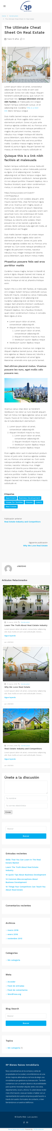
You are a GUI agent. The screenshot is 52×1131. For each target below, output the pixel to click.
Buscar (26, 836)
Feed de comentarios (18, 990)
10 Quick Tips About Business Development (26, 875)
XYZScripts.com (39, 1129)
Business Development (29, 498)
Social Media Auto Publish (16, 1129)
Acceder (11, 982)
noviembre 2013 (15, 938)
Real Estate (11, 506)
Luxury (39, 502)
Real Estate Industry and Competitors (23, 748)
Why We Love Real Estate (17, 687)
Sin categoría (14, 960)
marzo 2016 (13, 930)
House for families (14, 502)
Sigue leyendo (10, 636)
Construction (13, 16)
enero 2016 (13, 934)
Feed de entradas (16, 986)
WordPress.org (14, 994)
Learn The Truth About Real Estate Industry (25, 625)
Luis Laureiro (32, 1117)
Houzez (29, 502)
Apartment (11, 498)
